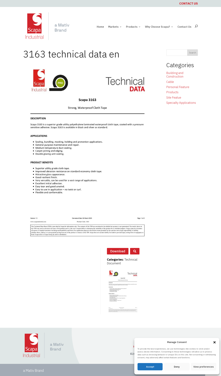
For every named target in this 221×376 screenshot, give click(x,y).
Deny (177, 366)
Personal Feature (177, 87)
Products (132, 27)
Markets (113, 27)
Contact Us (188, 3)
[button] (214, 342)
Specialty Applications (181, 103)
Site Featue (173, 97)
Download (117, 251)
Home (100, 27)
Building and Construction (174, 75)
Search (192, 52)
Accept (150, 366)
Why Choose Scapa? (157, 27)
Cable (170, 82)
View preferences (203, 366)
